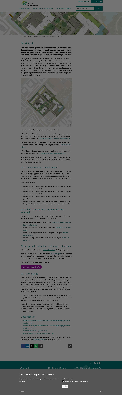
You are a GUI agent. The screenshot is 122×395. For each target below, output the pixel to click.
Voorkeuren (76, 381)
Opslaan (65, 386)
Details (22, 391)
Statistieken (85, 381)
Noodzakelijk (67, 381)
